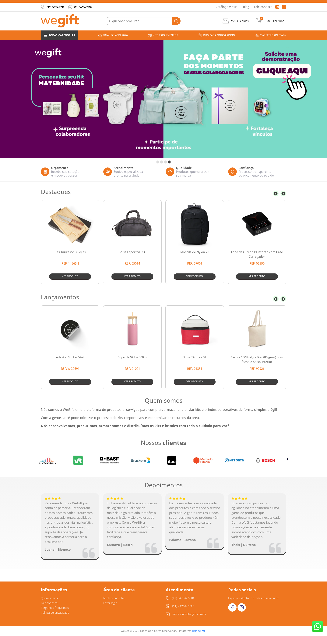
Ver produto (70, 276)
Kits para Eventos (165, 35)
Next (283, 193)
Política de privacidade (55, 612)
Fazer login (110, 603)
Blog (246, 7)
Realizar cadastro (114, 598)
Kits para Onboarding (219, 35)
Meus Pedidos (240, 21)
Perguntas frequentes (55, 608)
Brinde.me (199, 631)
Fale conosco (263, 7)
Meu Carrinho (275, 21)
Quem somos (49, 598)
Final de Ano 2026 (115, 35)
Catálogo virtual (227, 7)
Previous (276, 193)
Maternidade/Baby (273, 35)
